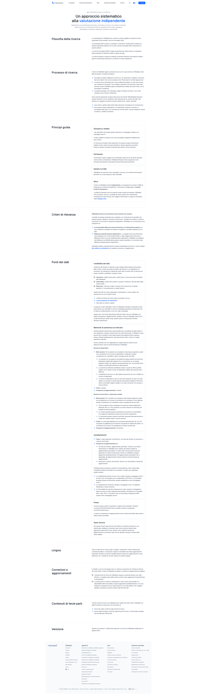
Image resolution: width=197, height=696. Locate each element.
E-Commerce (134, 652)
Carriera (67, 650)
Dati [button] (98, 3)
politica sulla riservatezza (96, 689)
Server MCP (84, 681)
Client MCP (84, 679)
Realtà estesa (134, 655)
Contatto (67, 655)
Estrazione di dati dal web (113, 669)
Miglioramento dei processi (138, 664)
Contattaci (142, 3)
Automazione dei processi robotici (140, 667)
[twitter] (68, 669)
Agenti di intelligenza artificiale (89, 650)
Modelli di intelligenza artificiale (89, 664)
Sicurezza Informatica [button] (85, 3)
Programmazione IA (86, 652)
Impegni (67, 652)
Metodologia (68, 664)
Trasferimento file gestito (137, 662)
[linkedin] (66, 669)
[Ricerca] (129, 2)
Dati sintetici (110, 667)
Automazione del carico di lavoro (139, 671)
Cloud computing (135, 648)
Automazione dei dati (87, 671)
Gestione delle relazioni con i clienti (140, 650)
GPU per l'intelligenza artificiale (89, 655)
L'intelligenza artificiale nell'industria (90, 662)
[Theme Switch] (135, 3)
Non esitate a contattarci (100, 248)
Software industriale (136, 657)
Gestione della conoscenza (114, 655)
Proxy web (110, 671)
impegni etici (101, 199)
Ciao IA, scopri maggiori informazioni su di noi (115, 689)
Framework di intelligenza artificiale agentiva (92, 648)
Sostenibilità (134, 669)
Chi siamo (67, 648)
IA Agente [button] (72, 3)
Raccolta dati (110, 648)
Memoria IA (84, 667)
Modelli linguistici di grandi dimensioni (91, 676)
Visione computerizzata (87, 669)
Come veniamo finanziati (71, 660)
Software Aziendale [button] (109, 3)
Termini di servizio (84, 689)
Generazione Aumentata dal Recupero (91, 683)
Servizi (122, 3)
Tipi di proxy (110, 662)
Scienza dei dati (111, 650)
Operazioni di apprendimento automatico (117, 657)
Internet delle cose (136, 660)
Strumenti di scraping (112, 664)
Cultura (67, 657)
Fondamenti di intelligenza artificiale (90, 657)
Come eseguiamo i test (71, 662)
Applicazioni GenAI (86, 674)
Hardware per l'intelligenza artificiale (90, 660)
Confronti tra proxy (112, 660)
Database (109, 652)
